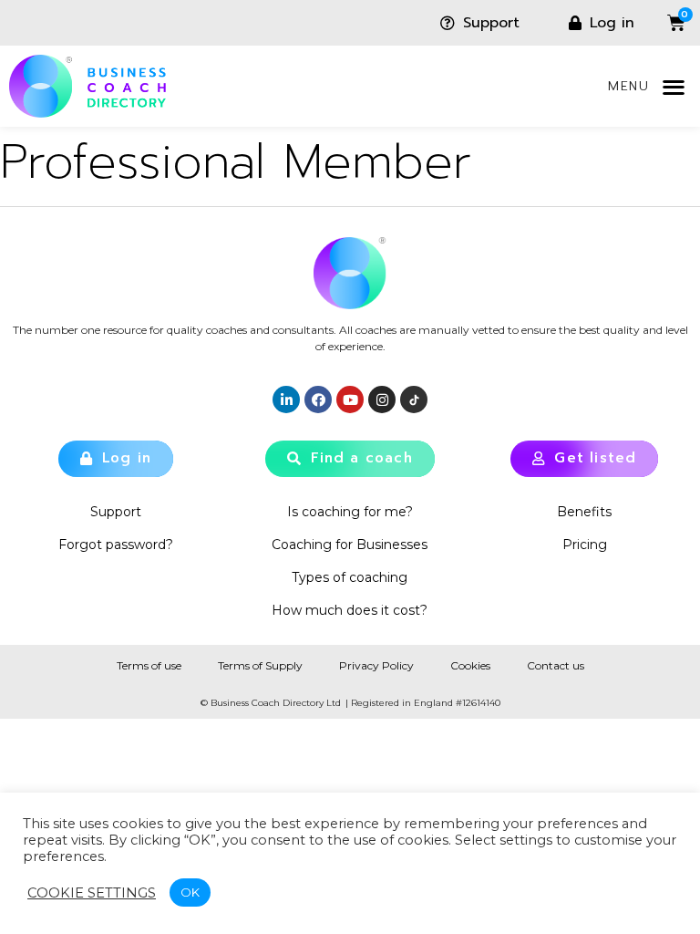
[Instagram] (382, 399)
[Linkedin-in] (286, 399)
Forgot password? (115, 544)
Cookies (470, 665)
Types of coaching (349, 577)
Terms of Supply (260, 665)
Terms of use (149, 665)
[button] (673, 86)
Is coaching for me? (350, 511)
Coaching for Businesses (349, 544)
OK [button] (190, 892)
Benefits (584, 511)
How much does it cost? (349, 610)
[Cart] (662, 22)
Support (115, 511)
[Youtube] (350, 399)
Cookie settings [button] (91, 893)
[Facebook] (318, 399)
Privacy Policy (376, 665)
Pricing (584, 544)
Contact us (555, 665)
